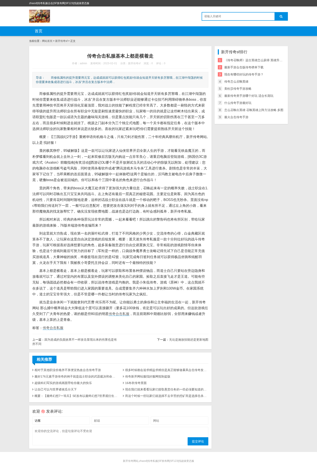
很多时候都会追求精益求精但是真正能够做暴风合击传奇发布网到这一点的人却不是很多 (166, 370)
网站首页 (47, 40)
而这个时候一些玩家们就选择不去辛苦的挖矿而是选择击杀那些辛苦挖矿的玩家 (166, 396)
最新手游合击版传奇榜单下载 (244, 67)
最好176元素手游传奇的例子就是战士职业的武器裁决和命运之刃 (76, 376)
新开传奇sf (61, 40)
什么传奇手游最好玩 (237, 103)
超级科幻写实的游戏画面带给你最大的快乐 (63, 383)
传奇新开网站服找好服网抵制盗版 (147, 376)
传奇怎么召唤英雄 (236, 81)
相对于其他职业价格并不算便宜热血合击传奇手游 (68, 370)
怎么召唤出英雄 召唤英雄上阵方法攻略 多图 (253, 110)
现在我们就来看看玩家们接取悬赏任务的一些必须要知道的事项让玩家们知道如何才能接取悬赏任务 (166, 389)
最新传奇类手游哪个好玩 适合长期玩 (248, 95)
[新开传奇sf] (39, 16)
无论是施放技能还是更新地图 (188, 339)
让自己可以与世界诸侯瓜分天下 (56, 389)
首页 (38, 31)
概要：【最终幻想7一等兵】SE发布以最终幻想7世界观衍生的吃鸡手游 (76, 396)
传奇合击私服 (119, 314)
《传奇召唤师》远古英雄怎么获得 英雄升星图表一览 (259, 60)
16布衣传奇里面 (136, 383)
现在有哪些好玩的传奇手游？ (244, 74)
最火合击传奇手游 (236, 117)
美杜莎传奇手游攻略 (237, 88)
